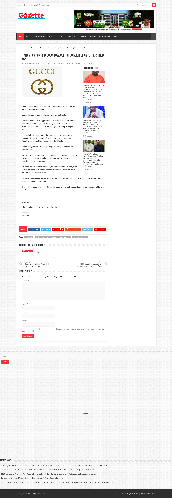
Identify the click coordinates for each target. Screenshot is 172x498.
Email (24, 312)
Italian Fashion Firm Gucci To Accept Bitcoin (53, 237)
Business (29, 36)
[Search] (154, 5)
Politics (68, 36)
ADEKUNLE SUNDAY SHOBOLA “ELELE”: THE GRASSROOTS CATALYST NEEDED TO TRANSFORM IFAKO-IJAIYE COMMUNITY (93, 126)
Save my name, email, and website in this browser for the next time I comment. (63, 330)
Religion (93, 36)
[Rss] (138, 5)
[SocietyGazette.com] (31, 15)
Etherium (29, 237)
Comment (26, 280)
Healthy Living (104, 36)
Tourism (116, 36)
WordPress (134, 494)
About (19, 5)
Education (53, 36)
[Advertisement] (132, 66)
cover (28, 48)
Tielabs (153, 494)
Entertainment (40, 36)
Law (61, 36)
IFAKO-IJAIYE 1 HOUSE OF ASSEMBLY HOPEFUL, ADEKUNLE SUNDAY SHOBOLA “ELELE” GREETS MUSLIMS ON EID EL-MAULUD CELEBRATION (94, 92)
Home (26, 5)
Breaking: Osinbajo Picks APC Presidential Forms (36, 264)
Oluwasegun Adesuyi (31, 63)
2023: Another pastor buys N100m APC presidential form (89, 264)
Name (25, 304)
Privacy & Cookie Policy (40, 5)
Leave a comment (75, 63)
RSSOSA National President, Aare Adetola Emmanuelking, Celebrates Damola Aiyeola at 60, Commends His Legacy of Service (93, 160)
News (21, 36)
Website (25, 321)
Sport (76, 36)
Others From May (80, 237)
